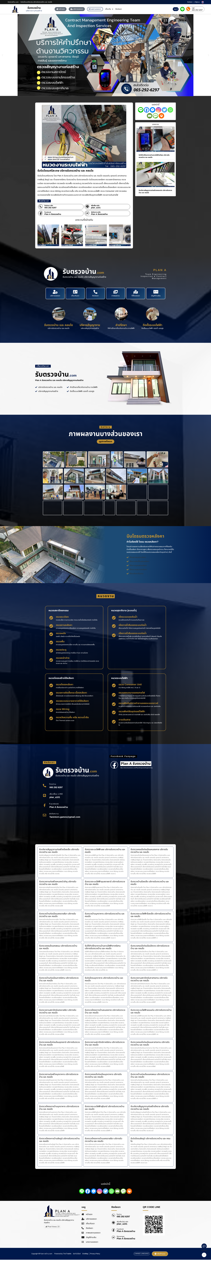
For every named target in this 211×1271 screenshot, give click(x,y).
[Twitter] (164, 110)
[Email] (149, 116)
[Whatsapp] (170, 110)
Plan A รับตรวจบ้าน (52, 214)
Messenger (121, 1236)
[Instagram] (158, 110)
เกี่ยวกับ (108, 9)
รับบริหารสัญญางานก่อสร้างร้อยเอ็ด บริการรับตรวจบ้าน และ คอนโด (59, 851)
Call (193, 8)
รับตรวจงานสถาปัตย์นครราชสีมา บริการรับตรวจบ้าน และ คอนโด (57, 1011)
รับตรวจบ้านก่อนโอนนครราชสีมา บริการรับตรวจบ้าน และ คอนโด (57, 915)
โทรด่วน (119, 1214)
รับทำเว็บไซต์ (77, 1254)
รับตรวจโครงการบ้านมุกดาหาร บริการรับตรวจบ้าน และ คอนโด (59, 1108)
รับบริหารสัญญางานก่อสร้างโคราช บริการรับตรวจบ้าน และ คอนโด (150, 1108)
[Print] (161, 116)
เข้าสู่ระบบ (197, 2)
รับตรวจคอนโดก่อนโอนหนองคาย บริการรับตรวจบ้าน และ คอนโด (149, 851)
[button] (2, 55)
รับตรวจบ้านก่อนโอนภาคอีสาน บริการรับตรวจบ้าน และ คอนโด (59, 979)
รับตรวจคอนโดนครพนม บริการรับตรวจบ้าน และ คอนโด (58, 947)
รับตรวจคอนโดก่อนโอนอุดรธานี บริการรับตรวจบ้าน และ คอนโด (59, 1043)
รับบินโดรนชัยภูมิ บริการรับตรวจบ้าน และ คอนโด (150, 1140)
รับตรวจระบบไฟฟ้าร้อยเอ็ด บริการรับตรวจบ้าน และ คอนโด (151, 915)
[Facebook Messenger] (152, 110)
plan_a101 (96, 208)
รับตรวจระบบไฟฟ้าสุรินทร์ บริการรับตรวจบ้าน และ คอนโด (104, 1108)
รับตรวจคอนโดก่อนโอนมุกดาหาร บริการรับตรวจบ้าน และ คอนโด (103, 1076)
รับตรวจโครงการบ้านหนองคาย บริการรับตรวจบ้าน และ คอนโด (105, 1011)
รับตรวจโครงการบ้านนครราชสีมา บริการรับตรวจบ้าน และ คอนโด (103, 1140)
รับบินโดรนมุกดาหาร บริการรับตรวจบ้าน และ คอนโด (104, 979)
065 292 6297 (197, 10)
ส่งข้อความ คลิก (96, 212)
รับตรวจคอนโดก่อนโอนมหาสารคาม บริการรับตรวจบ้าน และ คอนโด (150, 1043)
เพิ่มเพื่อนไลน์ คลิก (122, 1222)
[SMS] (155, 116)
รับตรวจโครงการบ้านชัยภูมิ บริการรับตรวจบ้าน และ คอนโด (59, 1140)
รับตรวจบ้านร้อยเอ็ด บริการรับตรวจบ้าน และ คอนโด (150, 883)
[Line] (140, 110)
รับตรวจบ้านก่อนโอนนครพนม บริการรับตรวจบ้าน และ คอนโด (150, 1076)
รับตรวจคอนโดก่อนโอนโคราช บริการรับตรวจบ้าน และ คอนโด (150, 947)
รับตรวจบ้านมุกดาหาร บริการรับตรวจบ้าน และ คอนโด (105, 915)
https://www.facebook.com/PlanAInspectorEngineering (136, 768)
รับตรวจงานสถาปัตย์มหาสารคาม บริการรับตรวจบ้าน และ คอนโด (149, 979)
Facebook (47, 212)
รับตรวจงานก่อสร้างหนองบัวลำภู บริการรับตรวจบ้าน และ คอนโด (57, 883)
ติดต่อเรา (189, 2)
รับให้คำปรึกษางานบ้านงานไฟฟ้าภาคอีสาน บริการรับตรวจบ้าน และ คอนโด (103, 947)
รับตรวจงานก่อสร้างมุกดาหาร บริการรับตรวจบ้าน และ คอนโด (58, 1076)
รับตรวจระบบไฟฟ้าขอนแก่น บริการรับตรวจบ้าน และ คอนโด (151, 1011)
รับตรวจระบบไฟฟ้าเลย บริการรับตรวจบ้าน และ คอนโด (105, 851)
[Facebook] (146, 110)
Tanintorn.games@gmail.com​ (64, 817)
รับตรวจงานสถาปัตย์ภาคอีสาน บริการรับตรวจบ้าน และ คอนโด (105, 1043)
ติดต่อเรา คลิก (48, 206)
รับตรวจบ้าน (34, 8)
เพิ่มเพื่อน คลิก (95, 206)
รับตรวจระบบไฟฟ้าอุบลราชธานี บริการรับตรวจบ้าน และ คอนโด (105, 883)
